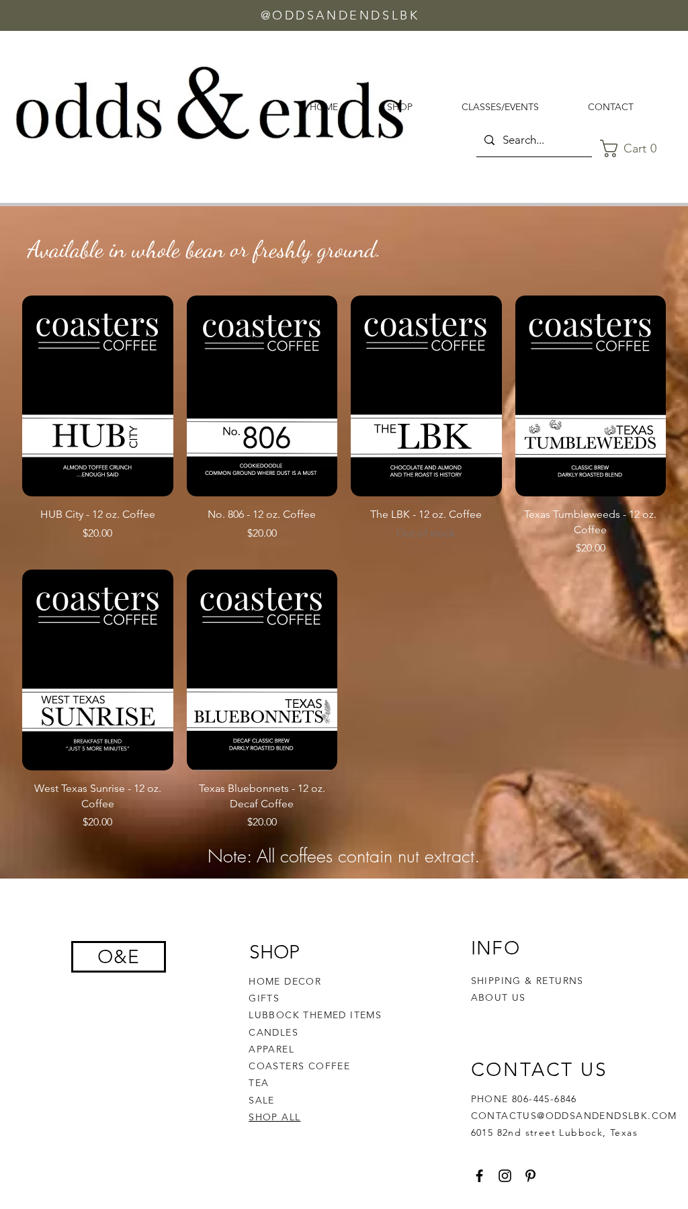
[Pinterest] (530, 1175)
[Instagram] (505, 1175)
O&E (118, 957)
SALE (262, 1100)
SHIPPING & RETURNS (527, 981)
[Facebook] (479, 1175)
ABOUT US (498, 997)
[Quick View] (97, 396)
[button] (633, 148)
